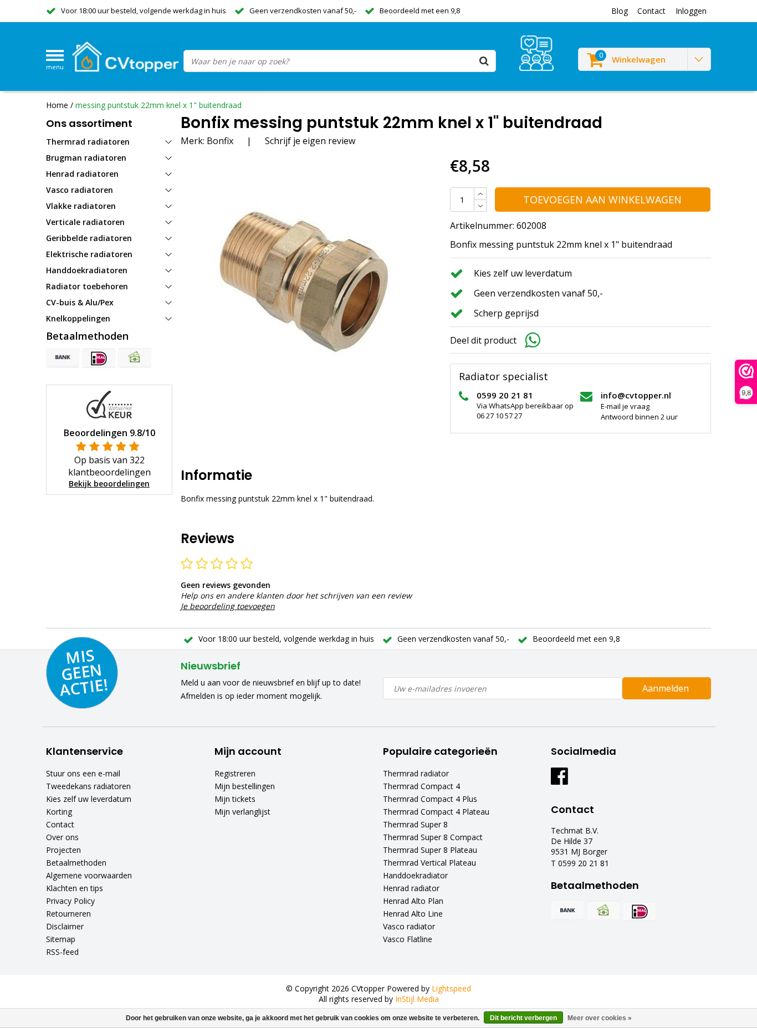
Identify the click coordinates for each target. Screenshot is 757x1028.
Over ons (62, 837)
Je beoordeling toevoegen (228, 606)
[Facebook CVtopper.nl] (559, 780)
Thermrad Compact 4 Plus (430, 799)
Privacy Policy (70, 901)
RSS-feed (62, 952)
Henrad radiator (411, 888)
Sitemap (60, 939)
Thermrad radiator (416, 773)
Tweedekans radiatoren (88, 786)
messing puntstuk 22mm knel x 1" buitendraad (158, 105)
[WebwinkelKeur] (109, 403)
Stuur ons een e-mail (83, 773)
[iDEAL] (98, 358)
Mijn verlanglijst (242, 811)
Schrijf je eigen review (310, 141)
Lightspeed (451, 988)
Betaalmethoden (76, 862)
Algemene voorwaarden (89, 875)
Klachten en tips (74, 888)
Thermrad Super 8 (415, 824)
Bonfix (220, 141)
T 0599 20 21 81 (580, 863)
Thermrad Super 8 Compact (433, 837)
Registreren (234, 773)
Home (57, 105)
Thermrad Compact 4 (421, 786)
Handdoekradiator (415, 875)
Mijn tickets (234, 799)
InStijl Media (417, 999)
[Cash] (134, 358)
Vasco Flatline (407, 939)
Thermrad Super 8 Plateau (430, 850)
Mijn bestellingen (244, 786)
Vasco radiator (409, 926)
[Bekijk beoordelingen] (536, 53)
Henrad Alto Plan (413, 901)
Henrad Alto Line (413, 913)
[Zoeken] (484, 61)
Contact (60, 824)
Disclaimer (65, 926)
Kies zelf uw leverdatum (88, 799)
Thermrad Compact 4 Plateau (436, 811)
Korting (59, 811)
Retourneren (68, 913)
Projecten (63, 850)
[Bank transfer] (62, 358)
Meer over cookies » (599, 1018)
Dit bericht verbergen (523, 1018)
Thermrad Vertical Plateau (429, 862)
